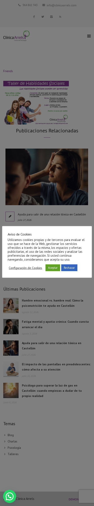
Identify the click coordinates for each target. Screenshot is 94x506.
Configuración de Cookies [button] (25, 268)
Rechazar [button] (69, 268)
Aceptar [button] (52, 268)
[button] (9, 496)
